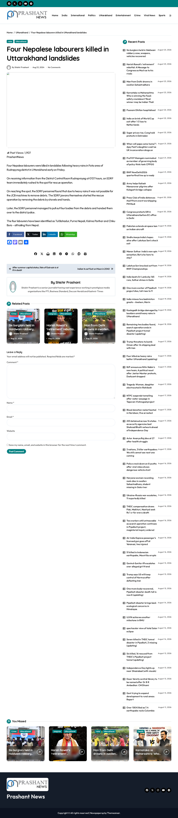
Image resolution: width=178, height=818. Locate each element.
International (78, 15)
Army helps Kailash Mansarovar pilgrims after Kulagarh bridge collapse (140, 186)
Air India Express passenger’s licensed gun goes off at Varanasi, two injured (141, 541)
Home (55, 15)
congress (52, 314)
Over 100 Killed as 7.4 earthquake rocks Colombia (140, 709)
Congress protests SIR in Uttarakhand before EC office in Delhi (142, 214)
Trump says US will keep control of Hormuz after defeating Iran (139, 577)
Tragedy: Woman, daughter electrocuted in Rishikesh (140, 386)
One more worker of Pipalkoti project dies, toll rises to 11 (142, 289)
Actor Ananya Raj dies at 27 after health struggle (140, 440)
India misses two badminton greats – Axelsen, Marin (141, 301)
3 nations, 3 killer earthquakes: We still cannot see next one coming (142, 452)
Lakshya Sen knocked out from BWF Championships (142, 267)
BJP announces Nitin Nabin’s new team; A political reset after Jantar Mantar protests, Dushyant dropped (142, 372)
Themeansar (113, 813)
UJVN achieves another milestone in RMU (138, 619)
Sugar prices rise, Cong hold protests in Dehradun (141, 134)
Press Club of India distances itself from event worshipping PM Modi (141, 200)
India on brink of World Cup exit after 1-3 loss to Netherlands (140, 121)
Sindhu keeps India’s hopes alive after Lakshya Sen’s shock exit (142, 240)
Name (10, 402)
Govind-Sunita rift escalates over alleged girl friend (141, 565)
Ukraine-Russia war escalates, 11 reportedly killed (142, 497)
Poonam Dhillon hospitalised (141, 110)
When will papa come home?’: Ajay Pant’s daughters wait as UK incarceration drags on (142, 146)
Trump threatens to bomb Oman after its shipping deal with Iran (141, 344)
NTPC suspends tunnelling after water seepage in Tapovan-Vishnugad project (140, 398)
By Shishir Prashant (20, 67)
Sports (162, 15)
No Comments (54, 67)
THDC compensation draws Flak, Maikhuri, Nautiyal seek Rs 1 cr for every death (141, 509)
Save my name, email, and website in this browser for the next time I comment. (47, 445)
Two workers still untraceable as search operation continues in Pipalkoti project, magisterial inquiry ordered (142, 525)
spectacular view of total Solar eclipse (142, 630)
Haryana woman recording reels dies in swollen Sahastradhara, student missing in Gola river (140, 482)
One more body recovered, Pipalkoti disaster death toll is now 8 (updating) (141, 591)
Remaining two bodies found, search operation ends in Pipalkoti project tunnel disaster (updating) (141, 329)
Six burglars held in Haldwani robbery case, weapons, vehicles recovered (21, 331)
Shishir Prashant (68, 282)
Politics (91, 15)
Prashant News (26, 796)
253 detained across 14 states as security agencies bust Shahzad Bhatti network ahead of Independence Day (142, 426)
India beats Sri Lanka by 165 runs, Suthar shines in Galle (140, 278)
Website (11, 430)
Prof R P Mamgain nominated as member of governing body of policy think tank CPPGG (142, 161)
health (140, 731)
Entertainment (123, 15)
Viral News (149, 15)
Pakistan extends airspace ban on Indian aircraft (142, 227)
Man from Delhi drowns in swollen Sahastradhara (96, 329)
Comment (12, 362)
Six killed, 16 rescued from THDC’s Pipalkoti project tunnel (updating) (139, 656)
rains (10, 41)
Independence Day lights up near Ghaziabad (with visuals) (141, 669)
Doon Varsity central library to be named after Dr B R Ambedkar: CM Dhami (142, 682)
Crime (137, 15)
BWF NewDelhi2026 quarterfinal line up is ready (140, 174)
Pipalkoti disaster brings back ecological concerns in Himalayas (141, 606)
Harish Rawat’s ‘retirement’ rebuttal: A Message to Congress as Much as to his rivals (140, 69)
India (64, 15)
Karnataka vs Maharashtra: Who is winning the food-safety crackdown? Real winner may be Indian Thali (140, 97)
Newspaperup (97, 813)
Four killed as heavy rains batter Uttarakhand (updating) (142, 358)
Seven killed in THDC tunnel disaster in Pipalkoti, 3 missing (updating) (142, 642)
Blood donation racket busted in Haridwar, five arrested (141, 411)
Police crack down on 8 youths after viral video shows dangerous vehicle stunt (142, 466)
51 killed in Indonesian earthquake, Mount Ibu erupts (141, 554)
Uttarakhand (105, 15)
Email (10, 416)
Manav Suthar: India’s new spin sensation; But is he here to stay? (142, 254)
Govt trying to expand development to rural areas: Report (141, 696)
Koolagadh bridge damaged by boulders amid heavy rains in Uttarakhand (142, 313)
